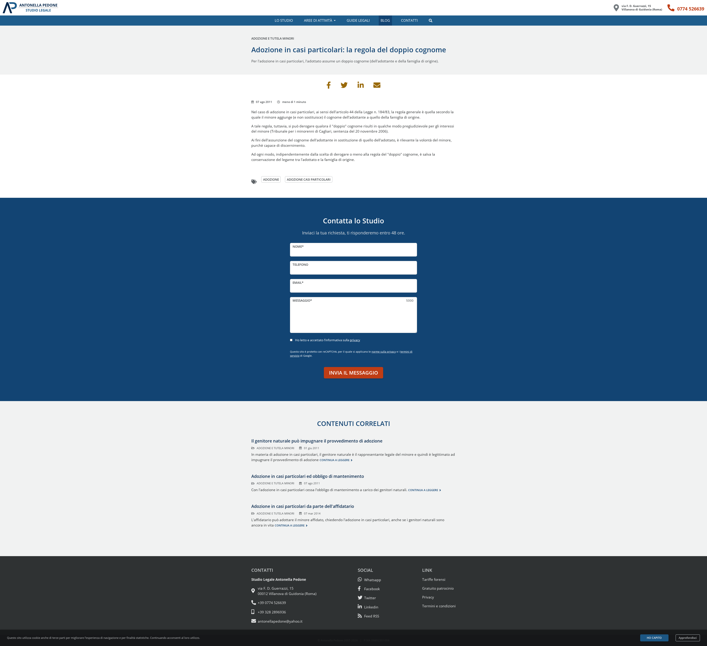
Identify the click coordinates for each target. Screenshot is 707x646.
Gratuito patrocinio (438, 588)
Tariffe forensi (433, 579)
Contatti (409, 20)
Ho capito (654, 638)
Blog (385, 20)
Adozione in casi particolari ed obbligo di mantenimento (307, 476)
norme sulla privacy (384, 351)
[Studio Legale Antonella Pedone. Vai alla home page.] (30, 7)
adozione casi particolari (308, 179)
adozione (271, 179)
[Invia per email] (376, 86)
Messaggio (301, 300)
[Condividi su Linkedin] (361, 86)
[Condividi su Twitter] (344, 86)
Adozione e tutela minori (272, 38)
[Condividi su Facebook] (328, 86)
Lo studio (284, 20)
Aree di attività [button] (318, 20)
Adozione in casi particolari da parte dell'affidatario (302, 506)
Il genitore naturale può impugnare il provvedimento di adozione (316, 441)
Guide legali (358, 20)
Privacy (428, 597)
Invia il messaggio (353, 372)
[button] (430, 20)
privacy (355, 340)
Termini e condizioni (439, 605)
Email (297, 282)
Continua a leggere (334, 460)
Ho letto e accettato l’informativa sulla (327, 340)
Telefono (300, 264)
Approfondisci (688, 638)
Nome (297, 246)
